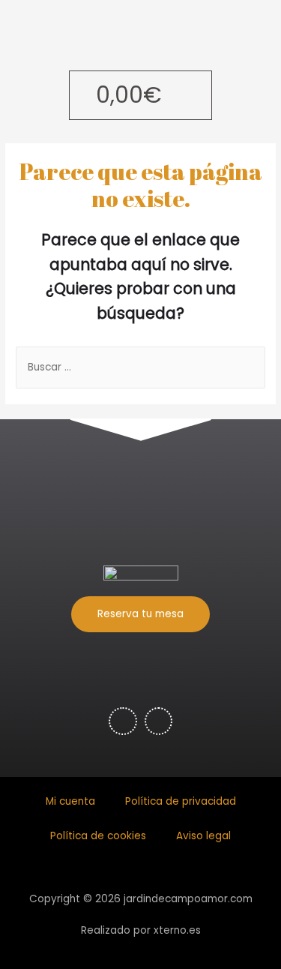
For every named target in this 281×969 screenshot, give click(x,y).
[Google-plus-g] (159, 721)
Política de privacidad (180, 801)
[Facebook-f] (123, 721)
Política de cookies (98, 836)
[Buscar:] (140, 367)
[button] (140, 614)
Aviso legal (203, 836)
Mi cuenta (70, 801)
